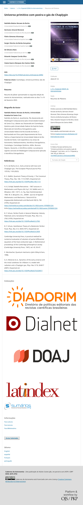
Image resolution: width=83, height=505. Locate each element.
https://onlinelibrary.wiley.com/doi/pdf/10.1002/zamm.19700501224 (32, 208)
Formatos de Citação (58, 160)
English (7, 451)
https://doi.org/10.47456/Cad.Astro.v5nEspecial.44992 (23, 75)
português (8, 461)
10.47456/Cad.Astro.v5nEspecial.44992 (63, 156)
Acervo (12, 8)
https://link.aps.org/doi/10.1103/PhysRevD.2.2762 (22, 221)
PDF (55, 69)
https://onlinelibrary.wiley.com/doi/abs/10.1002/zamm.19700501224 (28, 206)
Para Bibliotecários (10, 428)
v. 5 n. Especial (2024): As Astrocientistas (30, 8)
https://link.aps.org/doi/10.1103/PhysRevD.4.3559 (22, 231)
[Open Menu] (4, 2)
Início (6, 8)
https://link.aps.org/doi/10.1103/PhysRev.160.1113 (22, 182)
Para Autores (8, 425)
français (7, 458)
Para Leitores (8, 422)
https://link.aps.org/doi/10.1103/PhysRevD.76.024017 (23, 271)
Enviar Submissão (12, 438)
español (7, 454)
